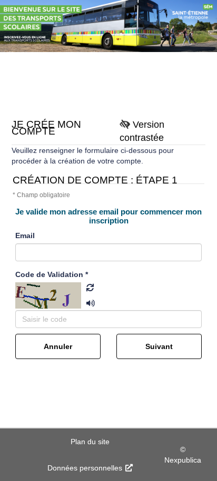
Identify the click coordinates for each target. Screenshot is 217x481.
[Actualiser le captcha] (86, 287)
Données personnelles (85, 468)
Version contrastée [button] (142, 131)
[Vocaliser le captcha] (86, 298)
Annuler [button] (58, 346)
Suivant (159, 346)
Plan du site (90, 441)
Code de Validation (51, 274)
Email (25, 235)
